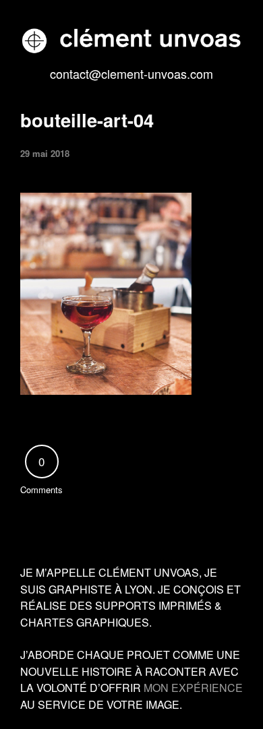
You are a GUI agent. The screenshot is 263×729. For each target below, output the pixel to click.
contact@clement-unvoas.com (131, 73)
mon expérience (193, 687)
